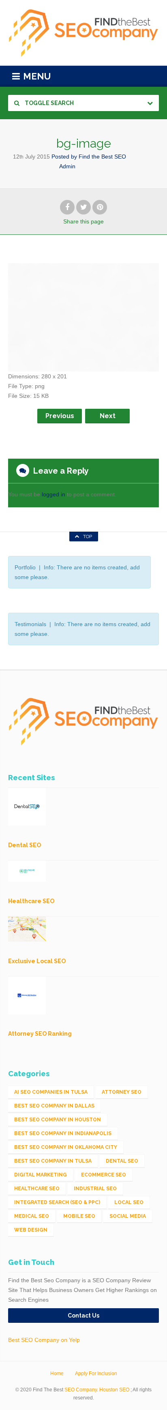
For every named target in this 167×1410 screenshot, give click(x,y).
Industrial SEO (95, 1188)
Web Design (30, 1230)
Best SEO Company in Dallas (54, 1106)
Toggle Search (49, 103)
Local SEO (128, 1202)
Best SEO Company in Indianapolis (62, 1133)
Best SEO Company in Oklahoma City (65, 1147)
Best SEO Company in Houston (57, 1119)
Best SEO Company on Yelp (44, 1340)
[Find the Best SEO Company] (83, 33)
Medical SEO (31, 1216)
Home (57, 1373)
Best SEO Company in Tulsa (53, 1161)
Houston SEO (114, 1390)
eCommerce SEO (103, 1175)
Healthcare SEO (37, 1188)
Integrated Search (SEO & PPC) (57, 1202)
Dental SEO (122, 1161)
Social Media (127, 1216)
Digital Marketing (40, 1175)
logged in (53, 494)
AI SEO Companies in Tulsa (51, 1092)
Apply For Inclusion (96, 1373)
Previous (59, 416)
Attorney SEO (121, 1092)
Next (108, 416)
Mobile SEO (79, 1216)
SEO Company (80, 1390)
